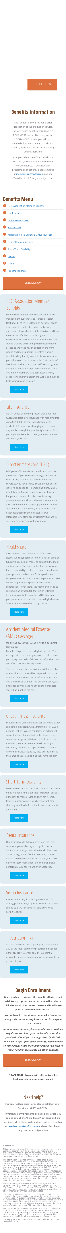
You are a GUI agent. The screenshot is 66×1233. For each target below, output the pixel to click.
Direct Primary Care (18, 220)
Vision (11, 263)
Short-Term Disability (19, 249)
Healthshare (14, 227)
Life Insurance (15, 213)
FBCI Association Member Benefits (26, 205)
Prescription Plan (17, 270)
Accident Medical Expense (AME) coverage (30, 234)
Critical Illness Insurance (20, 241)
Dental (11, 256)
